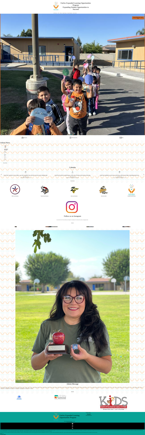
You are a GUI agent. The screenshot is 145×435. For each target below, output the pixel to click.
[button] (55, 13)
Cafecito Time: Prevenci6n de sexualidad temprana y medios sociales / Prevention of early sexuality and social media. (72, 175)
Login (2, 433)
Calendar (72, 167)
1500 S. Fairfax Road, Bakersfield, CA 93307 (69, 421)
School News (5, 143)
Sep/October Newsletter (6, 149)
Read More (72, 391)
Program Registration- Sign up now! (138, 18)
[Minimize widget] (144, 16)
